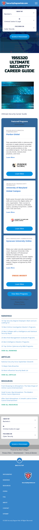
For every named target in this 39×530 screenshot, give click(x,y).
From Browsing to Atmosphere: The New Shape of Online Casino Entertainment (19, 387)
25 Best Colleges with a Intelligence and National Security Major (19, 332)
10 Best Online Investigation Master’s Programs (18, 327)
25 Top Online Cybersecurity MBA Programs (17, 346)
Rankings (6, 480)
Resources (7, 486)
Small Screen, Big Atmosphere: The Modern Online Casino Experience (17, 393)
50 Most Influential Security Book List (14, 370)
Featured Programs (19, 121)
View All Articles (8, 375)
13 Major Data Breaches (10, 366)
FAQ (4, 497)
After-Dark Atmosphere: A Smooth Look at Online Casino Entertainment (19, 399)
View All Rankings (9, 351)
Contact (6, 508)
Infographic (7, 474)
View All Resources (9, 405)
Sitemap (5, 514)
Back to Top (19, 465)
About (5, 502)
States (5, 491)
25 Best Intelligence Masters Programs (15, 342)
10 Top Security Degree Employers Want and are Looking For (19, 322)
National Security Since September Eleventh (17, 362)
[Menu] (35, 3)
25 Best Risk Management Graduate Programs (18, 338)
